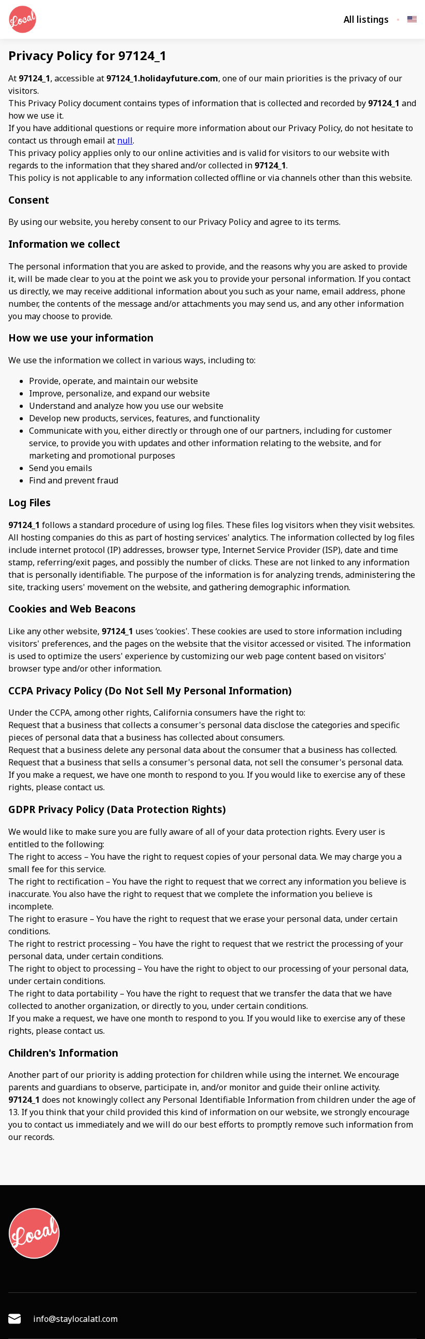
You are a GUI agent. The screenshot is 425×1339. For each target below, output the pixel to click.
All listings (366, 20)
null (125, 140)
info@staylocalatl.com (75, 1318)
